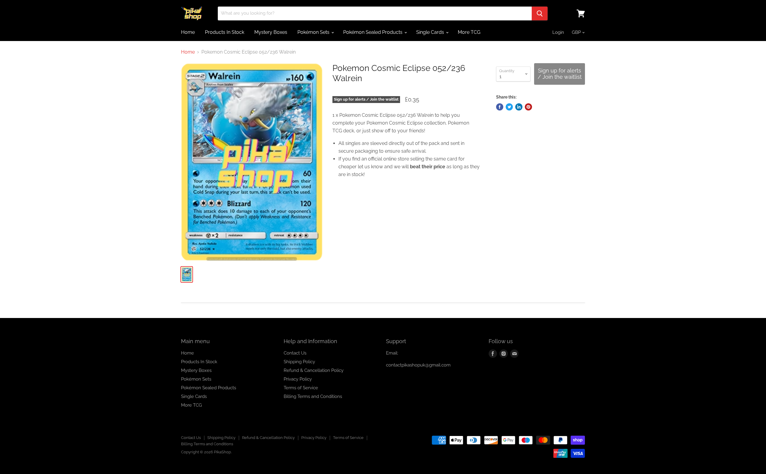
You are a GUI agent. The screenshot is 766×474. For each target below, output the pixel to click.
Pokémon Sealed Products (373, 32)
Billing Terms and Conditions (313, 396)
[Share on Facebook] (499, 106)
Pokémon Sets (314, 32)
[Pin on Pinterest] (528, 106)
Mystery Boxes (270, 32)
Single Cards (430, 32)
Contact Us (295, 353)
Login (558, 32)
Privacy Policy (298, 379)
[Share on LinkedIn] (518, 106)
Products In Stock (224, 32)
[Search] (540, 13)
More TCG (469, 32)
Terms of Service (301, 387)
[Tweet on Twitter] (509, 106)
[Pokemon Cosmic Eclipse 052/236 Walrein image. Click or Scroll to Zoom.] (252, 162)
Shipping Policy (299, 361)
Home (188, 32)
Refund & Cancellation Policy (314, 370)
